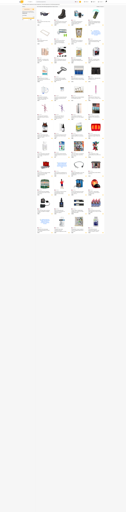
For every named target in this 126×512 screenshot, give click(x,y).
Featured (101, 6)
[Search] (80, 2)
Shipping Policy (24, 13)
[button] (86, 1)
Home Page (24, 4)
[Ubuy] (21, 1)
